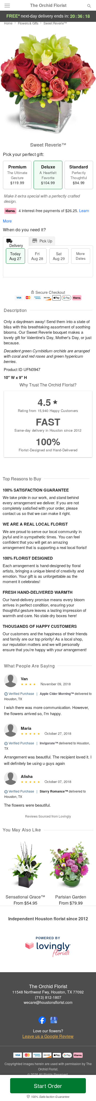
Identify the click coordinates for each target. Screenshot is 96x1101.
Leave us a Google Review (48, 1036)
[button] (85, 1089)
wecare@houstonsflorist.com (48, 1002)
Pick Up (45, 241)
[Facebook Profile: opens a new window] (42, 1020)
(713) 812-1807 (48, 997)
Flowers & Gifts (28, 23)
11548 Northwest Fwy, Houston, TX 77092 (48, 992)
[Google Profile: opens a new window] (54, 1020)
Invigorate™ (49, 743)
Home (8, 23)
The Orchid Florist (48, 5)
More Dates (81, 256)
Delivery (16, 244)
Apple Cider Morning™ (57, 693)
